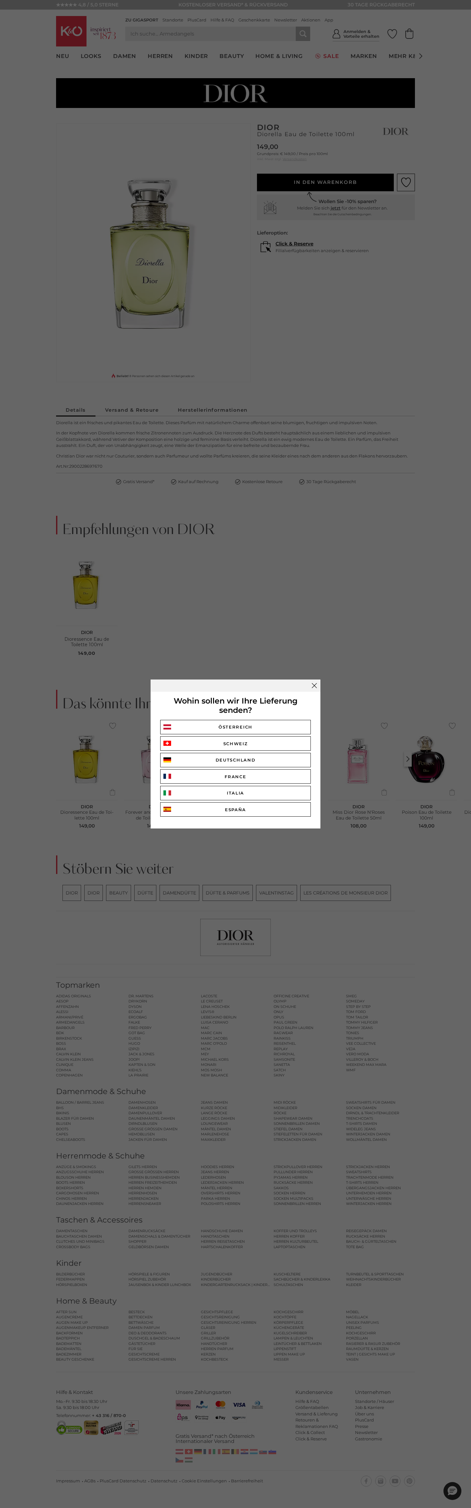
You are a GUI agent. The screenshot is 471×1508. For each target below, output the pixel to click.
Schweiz (235, 743)
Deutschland (236, 759)
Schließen (314, 686)
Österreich (235, 726)
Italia (235, 792)
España (235, 809)
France (235, 776)
